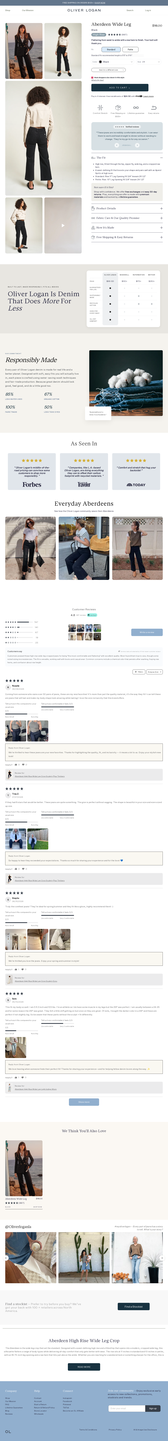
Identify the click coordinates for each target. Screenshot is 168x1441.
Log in (148, 10)
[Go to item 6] (80, 636)
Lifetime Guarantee (14, 1408)
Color (95, 62)
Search (130, 10)
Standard (111, 49)
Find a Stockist (134, 1306)
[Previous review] (116, 145)
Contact (37, 1398)
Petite (130, 49)
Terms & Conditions (88, 1430)
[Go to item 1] (72, 628)
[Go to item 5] (72, 636)
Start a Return (40, 1404)
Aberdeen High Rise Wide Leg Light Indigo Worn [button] (36, 1089)
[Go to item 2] (80, 628)
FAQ (7, 1404)
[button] (114, 34)
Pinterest (67, 1404)
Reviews (9, 1414)
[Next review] (137, 145)
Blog (7, 1411)
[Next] (162, 1258)
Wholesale (39, 1414)
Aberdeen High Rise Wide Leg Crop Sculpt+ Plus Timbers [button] (40, 776)
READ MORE (84, 1367)
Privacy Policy (115, 1430)
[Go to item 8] (97, 636)
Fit (92, 49)
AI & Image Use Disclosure (145, 1430)
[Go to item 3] (89, 628)
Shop (7, 10)
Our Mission (27, 10)
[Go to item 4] (97, 628)
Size (139, 62)
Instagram (67, 1398)
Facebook (67, 1401)
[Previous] (6, 1258)
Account (38, 1401)
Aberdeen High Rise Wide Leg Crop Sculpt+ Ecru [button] (36, 981)
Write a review (147, 632)
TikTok (66, 1408)
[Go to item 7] (89, 636)
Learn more (148, 96)
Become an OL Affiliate (73, 1411)
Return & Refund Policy (44, 1408)
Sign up (153, 1408)
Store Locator (40, 1411)
